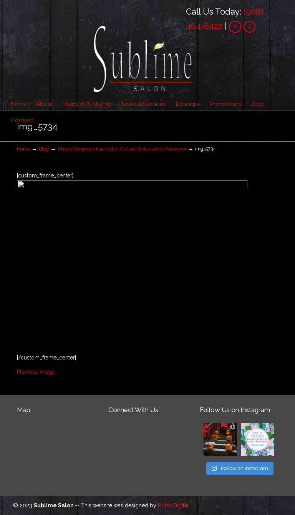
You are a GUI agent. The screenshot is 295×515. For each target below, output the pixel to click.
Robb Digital (173, 505)
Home (23, 149)
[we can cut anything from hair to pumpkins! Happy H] (220, 439)
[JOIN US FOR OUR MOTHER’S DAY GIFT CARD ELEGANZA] (257, 439)
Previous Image (36, 372)
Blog (44, 149)
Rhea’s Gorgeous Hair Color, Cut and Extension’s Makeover (122, 149)
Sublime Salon (143, 54)
